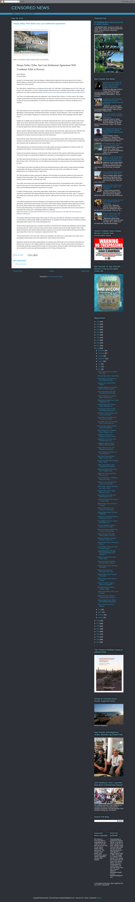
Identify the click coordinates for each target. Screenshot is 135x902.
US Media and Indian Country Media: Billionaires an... (107, 405)
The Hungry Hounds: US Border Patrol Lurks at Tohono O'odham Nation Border (113, 115)
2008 (98, 639)
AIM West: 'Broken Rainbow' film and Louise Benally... (108, 414)
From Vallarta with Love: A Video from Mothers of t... (107, 521)
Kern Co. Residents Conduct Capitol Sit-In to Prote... (106, 526)
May (99, 369)
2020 (98, 337)
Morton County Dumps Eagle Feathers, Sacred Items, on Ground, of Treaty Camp (112, 214)
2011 (98, 631)
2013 (98, 626)
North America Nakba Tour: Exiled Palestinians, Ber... (108, 401)
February (101, 615)
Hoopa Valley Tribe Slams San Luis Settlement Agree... (107, 379)
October (100, 356)
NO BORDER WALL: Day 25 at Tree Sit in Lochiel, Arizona (112, 144)
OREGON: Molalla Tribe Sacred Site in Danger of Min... (107, 470)
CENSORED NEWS (30, 7)
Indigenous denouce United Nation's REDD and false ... (107, 444)
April (99, 609)
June (100, 366)
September (101, 358)
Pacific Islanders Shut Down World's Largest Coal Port (106, 534)
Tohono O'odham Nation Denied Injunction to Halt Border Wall (112, 172)
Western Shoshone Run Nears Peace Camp (107, 558)
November (101, 353)
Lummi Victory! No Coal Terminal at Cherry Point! (108, 500)
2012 (98, 629)
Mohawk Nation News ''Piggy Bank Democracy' (106, 491)
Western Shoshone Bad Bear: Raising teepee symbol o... (107, 562)
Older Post (85, 271)
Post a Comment (21, 264)
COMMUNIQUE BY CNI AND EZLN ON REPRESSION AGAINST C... (106, 552)
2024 (98, 327)
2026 (98, 321)
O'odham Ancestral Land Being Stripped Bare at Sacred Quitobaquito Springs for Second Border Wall (113, 101)
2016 (98, 348)
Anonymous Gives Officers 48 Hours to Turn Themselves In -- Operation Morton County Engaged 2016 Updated (112, 85)
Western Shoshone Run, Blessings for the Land (105, 571)
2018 (98, 343)
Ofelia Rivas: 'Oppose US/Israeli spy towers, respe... (107, 487)
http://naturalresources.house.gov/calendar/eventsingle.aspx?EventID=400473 (62, 92)
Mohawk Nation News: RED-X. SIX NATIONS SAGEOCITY (107, 601)
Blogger (99, 898)
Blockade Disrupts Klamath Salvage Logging (106, 588)
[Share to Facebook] (35, 255)
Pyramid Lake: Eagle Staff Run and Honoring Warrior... (107, 427)
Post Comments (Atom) (55, 276)
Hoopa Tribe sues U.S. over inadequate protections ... (106, 448)
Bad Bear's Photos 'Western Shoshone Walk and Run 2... (107, 596)
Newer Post (17, 271)
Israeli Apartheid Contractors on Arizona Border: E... (107, 452)
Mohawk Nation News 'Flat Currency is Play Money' (106, 508)
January (100, 617)
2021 (98, 335)
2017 (98, 345)
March (100, 612)
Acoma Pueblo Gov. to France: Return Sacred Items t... (107, 396)
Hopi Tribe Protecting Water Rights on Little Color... (106, 457)
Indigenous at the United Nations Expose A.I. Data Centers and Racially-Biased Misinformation (113, 158)
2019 (98, 340)
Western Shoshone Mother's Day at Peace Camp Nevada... (108, 530)
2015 (98, 621)
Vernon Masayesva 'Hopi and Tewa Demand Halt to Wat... (107, 392)
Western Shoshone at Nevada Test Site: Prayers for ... (107, 539)
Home (51, 271)
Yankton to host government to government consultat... (107, 483)
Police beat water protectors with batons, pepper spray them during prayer (113, 201)
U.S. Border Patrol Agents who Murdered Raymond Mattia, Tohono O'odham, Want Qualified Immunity (113, 131)
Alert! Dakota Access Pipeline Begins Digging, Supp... (107, 431)
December (101, 350)
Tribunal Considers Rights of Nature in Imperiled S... (106, 583)
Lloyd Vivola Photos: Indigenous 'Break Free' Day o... (107, 478)
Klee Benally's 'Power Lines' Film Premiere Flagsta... (108, 547)
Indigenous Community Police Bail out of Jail (107, 474)
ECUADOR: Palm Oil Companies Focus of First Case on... (108, 422)
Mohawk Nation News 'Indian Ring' (108, 376)
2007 (98, 642)
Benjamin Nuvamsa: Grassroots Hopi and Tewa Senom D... (107, 388)
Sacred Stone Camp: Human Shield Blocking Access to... (107, 409)
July (99, 364)
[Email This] (29, 255)
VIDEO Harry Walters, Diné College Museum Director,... (107, 465)
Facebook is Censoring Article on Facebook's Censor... (108, 517)
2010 (98, 634)
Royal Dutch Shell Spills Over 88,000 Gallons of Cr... (107, 496)
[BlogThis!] (31, 255)
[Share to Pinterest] (37, 255)
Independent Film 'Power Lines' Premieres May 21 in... (107, 439)
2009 (98, 637)
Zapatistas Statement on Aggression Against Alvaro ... (107, 435)
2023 (98, 329)
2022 (98, 332)
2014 (98, 623)
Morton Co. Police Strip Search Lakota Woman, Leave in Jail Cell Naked (112, 186)
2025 (98, 324)
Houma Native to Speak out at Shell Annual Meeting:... (107, 418)
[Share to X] (33, 255)
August (100, 361)
